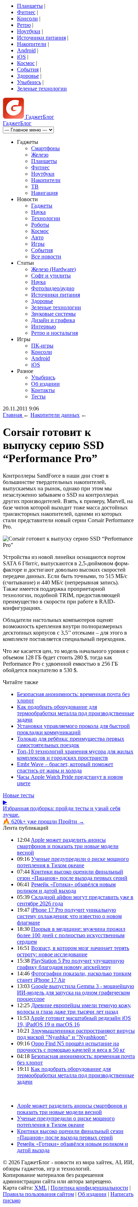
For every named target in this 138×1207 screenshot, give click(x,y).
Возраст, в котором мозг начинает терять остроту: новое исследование (73, 951)
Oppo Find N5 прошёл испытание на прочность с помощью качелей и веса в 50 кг (71, 1046)
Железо (39, 155)
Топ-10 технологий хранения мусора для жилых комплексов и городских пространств (75, 754)
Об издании (45, 384)
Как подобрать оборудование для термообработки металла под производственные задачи (75, 713)
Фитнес (26, 12)
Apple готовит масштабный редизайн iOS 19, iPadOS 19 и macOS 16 (74, 1021)
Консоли (27, 19)
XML (40, 1188)
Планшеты (30, 6)
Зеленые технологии (42, 89)
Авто (37, 237)
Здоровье (28, 76)
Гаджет (39, 117)
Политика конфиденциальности (89, 1188)
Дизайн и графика (53, 320)
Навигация (44, 193)
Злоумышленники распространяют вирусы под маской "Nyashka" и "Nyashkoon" (76, 1034)
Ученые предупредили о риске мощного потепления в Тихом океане (73, 862)
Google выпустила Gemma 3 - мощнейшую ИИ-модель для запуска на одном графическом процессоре (75, 992)
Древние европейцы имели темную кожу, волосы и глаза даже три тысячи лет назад (74, 1008)
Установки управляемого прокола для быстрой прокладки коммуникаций (73, 729)
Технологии (45, 218)
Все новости (46, 256)
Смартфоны (45, 148)
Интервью (43, 326)
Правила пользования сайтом (38, 1194)
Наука (38, 212)
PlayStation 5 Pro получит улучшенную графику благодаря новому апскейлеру (70, 964)
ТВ (35, 186)
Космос (26, 63)
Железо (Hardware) (53, 269)
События (28, 69)
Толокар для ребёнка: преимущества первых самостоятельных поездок (70, 742)
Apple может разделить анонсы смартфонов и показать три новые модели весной (68, 846)
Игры (38, 244)
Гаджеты (41, 206)
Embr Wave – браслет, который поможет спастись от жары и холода (65, 767)
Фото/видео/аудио (52, 288)
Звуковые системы (53, 314)
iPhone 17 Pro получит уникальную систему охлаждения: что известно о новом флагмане (69, 916)
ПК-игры (42, 346)
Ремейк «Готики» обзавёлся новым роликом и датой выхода (66, 887)
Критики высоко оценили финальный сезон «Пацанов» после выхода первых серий (72, 875)
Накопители (31, 44)
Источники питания (41, 38)
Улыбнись (29, 82)
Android (26, 50)
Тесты (38, 396)
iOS (21, 57)
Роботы (40, 225)
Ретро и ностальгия (54, 333)
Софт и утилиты (51, 276)
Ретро (24, 25)
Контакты (43, 390)
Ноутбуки (28, 31)
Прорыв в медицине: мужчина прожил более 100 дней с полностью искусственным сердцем (71, 935)
